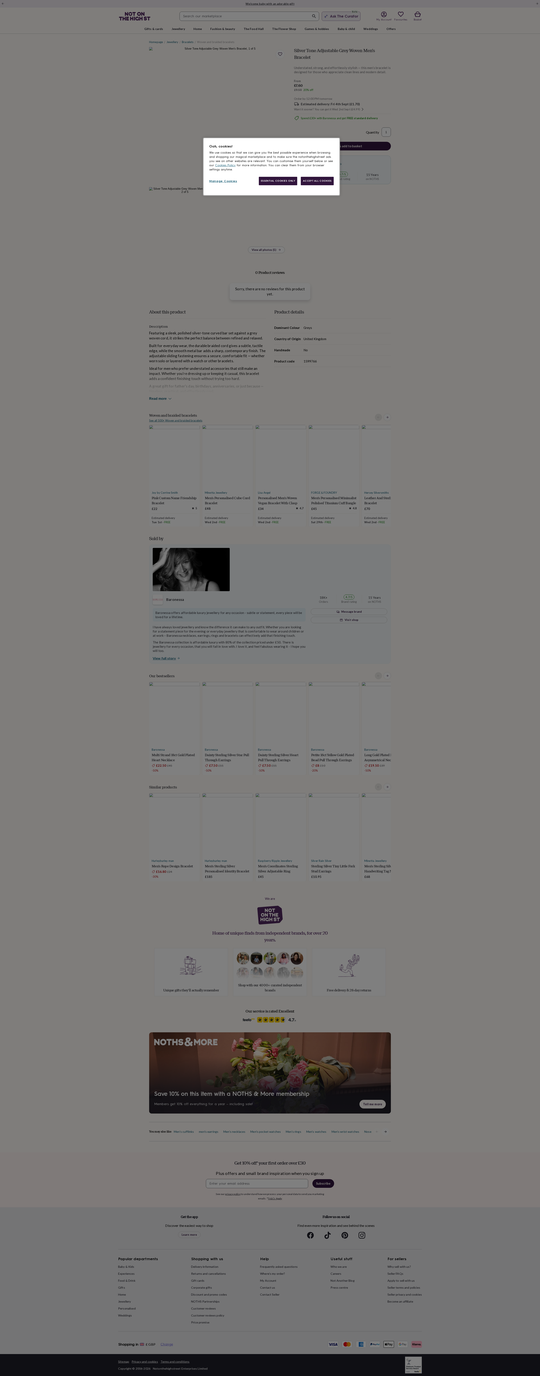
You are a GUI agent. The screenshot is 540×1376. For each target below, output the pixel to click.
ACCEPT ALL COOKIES (317, 180)
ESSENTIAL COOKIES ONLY (278, 180)
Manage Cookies (223, 181)
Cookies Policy (225, 165)
